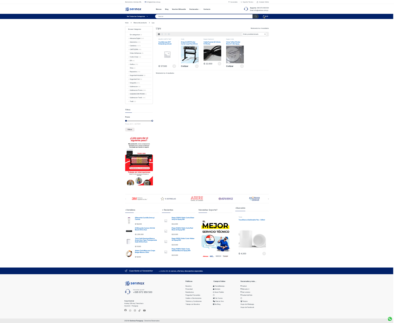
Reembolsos (190, 292)
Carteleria (135, 46)
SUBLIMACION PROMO (138, 94)
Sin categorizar (136, 34)
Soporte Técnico (248, 2)
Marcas (158, 9)
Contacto (206, 9)
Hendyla (217, 289)
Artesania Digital (137, 38)
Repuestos (135, 71)
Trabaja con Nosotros (193, 304)
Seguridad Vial (136, 79)
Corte (182, 39)
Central (244, 286)
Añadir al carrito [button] (219, 63)
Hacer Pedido (219, 292)
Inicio (127, 23)
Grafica (134, 64)
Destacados (193, 9)
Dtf (132, 60)
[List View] (165, 34)
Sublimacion (135, 86)
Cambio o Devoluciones (193, 298)
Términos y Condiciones (194, 301)
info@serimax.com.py (153, 2)
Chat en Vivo (219, 301)
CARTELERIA (135, 49)
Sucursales (233, 2)
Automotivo (135, 42)
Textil (133, 101)
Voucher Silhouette (179, 9)
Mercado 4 (245, 289)
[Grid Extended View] (162, 34)
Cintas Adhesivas (136, 53)
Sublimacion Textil (137, 97)
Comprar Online (264, 2)
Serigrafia (135, 83)
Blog (166, 9)
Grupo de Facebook (247, 307)
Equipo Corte (230, 39)
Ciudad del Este (246, 295)
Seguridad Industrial (137, 75)
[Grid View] (159, 34)
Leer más (174, 66)
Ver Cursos (219, 298)
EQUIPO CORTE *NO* (164, 39)
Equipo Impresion (209, 39)
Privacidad (189, 289)
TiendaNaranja (219, 286)
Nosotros (189, 286)
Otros (132, 68)
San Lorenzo (245, 292)
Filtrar (130, 129)
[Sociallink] (125, 310)
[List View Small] (169, 34)
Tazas (240, 217)
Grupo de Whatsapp (247, 304)
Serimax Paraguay (136, 321)
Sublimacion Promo (138, 90)
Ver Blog (217, 304)
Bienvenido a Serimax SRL (133, 2)
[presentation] (268, 199)
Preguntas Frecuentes (193, 295)
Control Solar (135, 57)
